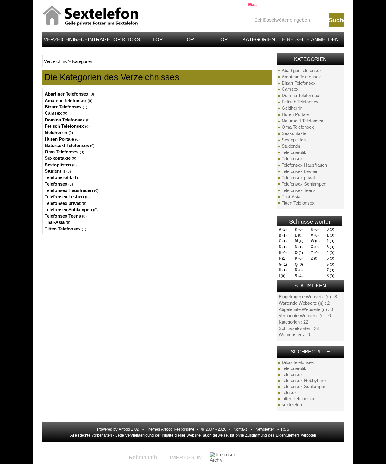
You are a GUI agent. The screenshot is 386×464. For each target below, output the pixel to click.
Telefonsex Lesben (300, 171)
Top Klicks (125, 39)
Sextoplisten (294, 139)
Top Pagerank (189, 41)
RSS (285, 429)
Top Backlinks (223, 41)
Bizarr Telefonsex (299, 83)
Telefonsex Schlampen (304, 184)
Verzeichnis (58, 39)
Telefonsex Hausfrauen (304, 165)
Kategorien (258, 39)
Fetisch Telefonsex (300, 101)
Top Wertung (157, 41)
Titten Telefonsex (298, 203)
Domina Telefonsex (300, 95)
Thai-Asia (291, 196)
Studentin (291, 146)
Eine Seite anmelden (310, 39)
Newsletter (264, 429)
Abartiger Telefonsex (302, 70)
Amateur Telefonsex (301, 76)
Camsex (290, 89)
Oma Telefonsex (298, 127)
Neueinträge (91, 39)
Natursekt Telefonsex (302, 120)
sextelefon (292, 404)
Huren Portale (295, 114)
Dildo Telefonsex (298, 362)
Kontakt (240, 429)
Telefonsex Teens (299, 190)
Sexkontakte (294, 133)
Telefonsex (292, 158)
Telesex (289, 392)
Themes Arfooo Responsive (170, 429)
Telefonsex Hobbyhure (304, 380)
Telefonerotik (294, 152)
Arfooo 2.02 (129, 429)
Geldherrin (292, 108)
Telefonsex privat (298, 177)
